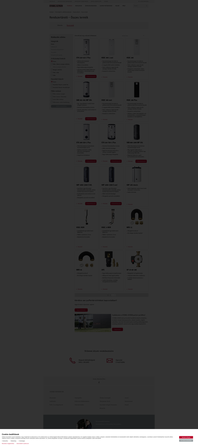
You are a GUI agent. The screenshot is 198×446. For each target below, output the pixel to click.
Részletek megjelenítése (8, 443)
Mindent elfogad (186, 437)
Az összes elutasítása (186, 440)
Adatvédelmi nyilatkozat (23, 443)
